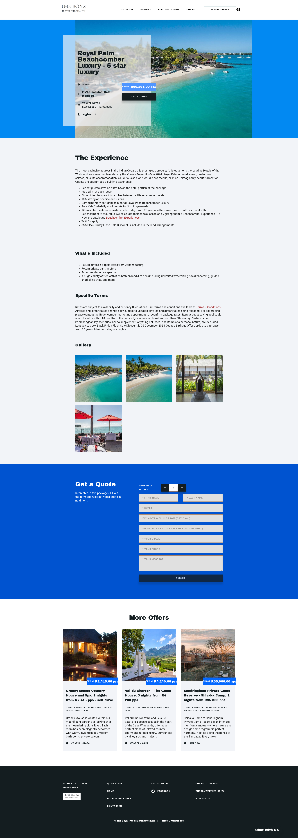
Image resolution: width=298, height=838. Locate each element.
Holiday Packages (119, 798)
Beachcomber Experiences (123, 217)
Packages (127, 9)
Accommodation (169, 9)
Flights (145, 9)
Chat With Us (267, 830)
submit (180, 578)
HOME (110, 791)
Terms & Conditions (208, 307)
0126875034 (203, 798)
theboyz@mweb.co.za (210, 791)
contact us (115, 806)
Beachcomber (220, 9)
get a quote (139, 96)
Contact (192, 9)
